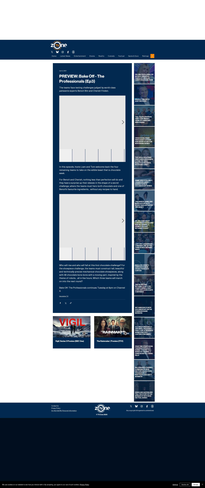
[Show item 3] (91, 155)
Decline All (185, 485)
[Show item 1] (65, 155)
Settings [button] (175, 485)
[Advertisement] (39, 5)
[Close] (202, 484)
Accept (195, 485)
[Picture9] (73, 52)
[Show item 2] (78, 155)
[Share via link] (71, 303)
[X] (52, 52)
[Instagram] (62, 52)
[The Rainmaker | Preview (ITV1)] (113, 326)
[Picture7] (68, 52)
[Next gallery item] (123, 122)
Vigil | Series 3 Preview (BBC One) (69, 341)
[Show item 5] (117, 155)
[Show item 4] (104, 155)
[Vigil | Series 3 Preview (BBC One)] (72, 326)
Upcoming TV (63, 296)
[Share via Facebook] (60, 303)
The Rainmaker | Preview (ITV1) (110, 341)
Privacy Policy (84, 485)
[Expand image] (92, 122)
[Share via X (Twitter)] (65, 303)
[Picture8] (57, 52)
